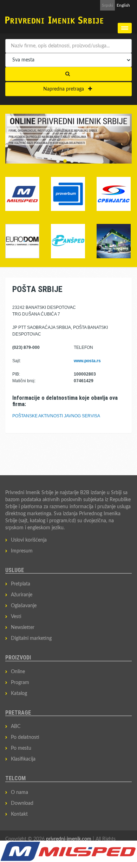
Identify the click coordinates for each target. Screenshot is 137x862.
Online (18, 671)
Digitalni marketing (31, 638)
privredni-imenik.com (68, 839)
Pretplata (20, 584)
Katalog (19, 693)
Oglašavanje (24, 605)
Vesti (16, 616)
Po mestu (21, 748)
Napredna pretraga (65, 89)
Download (22, 803)
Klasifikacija (23, 759)
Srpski (107, 5)
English (123, 5)
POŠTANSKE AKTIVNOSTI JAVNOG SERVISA (56, 415)
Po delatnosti (25, 737)
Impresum (22, 551)
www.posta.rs (87, 360)
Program (20, 682)
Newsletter (22, 627)
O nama (19, 792)
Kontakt (19, 814)
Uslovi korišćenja (29, 540)
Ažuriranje (21, 594)
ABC (15, 726)
